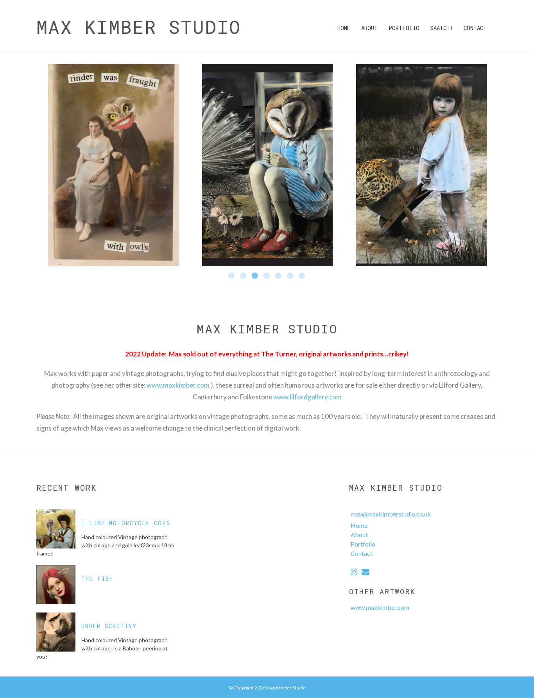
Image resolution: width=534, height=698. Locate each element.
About (369, 28)
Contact (475, 28)
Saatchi (441, 28)
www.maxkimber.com (178, 385)
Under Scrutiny (109, 626)
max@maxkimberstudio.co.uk (391, 514)
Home (343, 28)
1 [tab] (232, 276)
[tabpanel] (113, 165)
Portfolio (404, 28)
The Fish (97, 578)
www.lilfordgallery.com (307, 397)
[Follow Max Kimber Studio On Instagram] (354, 572)
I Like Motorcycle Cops (125, 523)
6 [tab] (290, 276)
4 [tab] (267, 276)
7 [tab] (302, 276)
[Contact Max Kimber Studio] (365, 572)
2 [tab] (243, 276)
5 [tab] (279, 276)
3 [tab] (255, 276)
